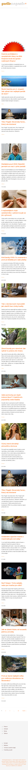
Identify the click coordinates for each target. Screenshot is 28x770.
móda (2, 104)
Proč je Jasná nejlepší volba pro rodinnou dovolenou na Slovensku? (12, 678)
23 (18, 711)
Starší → (24, 711)
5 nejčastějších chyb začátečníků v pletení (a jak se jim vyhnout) (13, 213)
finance (2, 71)
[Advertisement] (14, 22)
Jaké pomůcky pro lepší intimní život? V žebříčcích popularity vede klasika (11, 397)
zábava (2, 134)
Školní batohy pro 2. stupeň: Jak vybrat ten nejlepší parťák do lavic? (13, 91)
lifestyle (2, 231)
